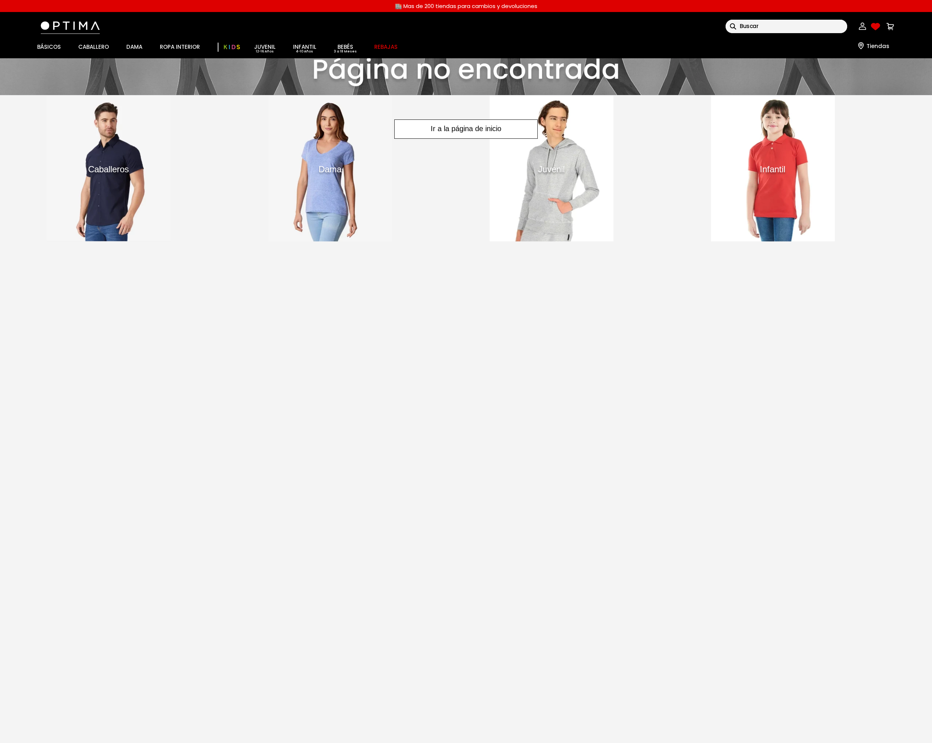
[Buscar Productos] (733, 26)
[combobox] (786, 26)
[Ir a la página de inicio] (466, 76)
